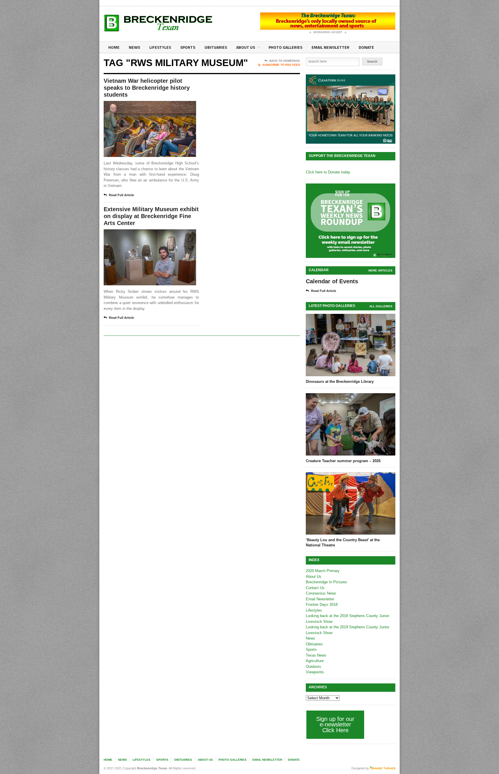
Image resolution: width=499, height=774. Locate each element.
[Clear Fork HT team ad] (350, 109)
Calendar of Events (332, 281)
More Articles (380, 270)
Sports (187, 47)
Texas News (316, 655)
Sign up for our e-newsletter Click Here (335, 724)
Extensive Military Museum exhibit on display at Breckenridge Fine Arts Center (151, 216)
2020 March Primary (323, 571)
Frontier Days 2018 (322, 604)
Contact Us (315, 588)
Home (114, 47)
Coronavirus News (321, 593)
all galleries (380, 306)
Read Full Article (121, 195)
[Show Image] (143, 106)
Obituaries (215, 47)
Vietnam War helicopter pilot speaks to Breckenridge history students (147, 88)
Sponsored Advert (327, 32)
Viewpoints (315, 672)
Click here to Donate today (328, 172)
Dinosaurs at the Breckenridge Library (340, 381)
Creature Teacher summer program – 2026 (343, 461)
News (134, 47)
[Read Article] (157, 106)
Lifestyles (160, 47)
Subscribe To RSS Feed (281, 64)
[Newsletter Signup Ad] (350, 220)
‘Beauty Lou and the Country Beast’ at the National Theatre (343, 542)
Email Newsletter (330, 47)
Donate (366, 47)
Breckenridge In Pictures (326, 582)
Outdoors (313, 666)
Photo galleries (285, 47)
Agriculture (315, 661)
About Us (245, 47)
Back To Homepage (284, 60)
